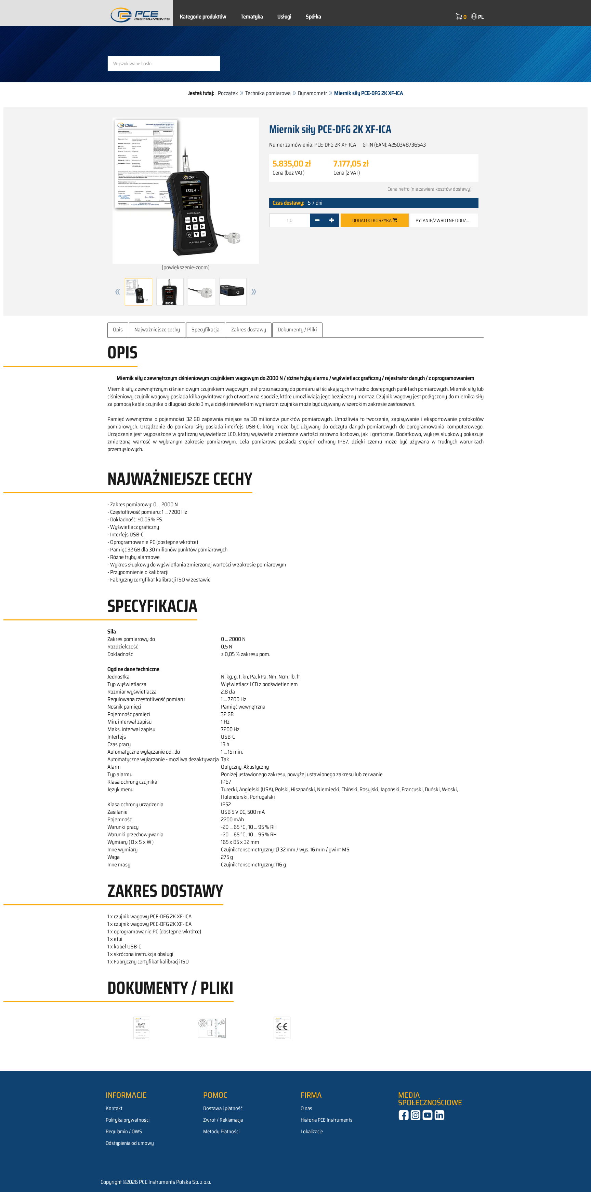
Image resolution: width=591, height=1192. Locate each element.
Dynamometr (312, 93)
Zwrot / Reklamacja (223, 1120)
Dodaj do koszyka (372, 220)
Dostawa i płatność (222, 1108)
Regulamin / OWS (124, 1131)
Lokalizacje (312, 1131)
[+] (331, 220)
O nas (306, 1108)
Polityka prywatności (127, 1120)
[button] (118, 291)
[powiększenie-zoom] (186, 267)
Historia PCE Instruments (327, 1120)
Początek (228, 93)
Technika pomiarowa (268, 93)
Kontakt (114, 1108)
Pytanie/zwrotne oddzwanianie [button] (447, 220)
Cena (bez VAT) (288, 173)
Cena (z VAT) (346, 173)
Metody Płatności (221, 1131)
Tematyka (252, 16)
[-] (317, 220)
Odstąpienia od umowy (130, 1143)
